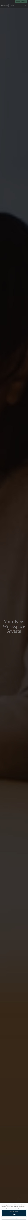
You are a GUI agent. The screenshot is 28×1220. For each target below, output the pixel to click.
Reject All (14, 1214)
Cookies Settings (14, 1218)
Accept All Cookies (14, 1211)
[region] (14, 1211)
